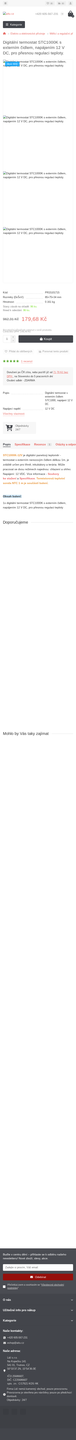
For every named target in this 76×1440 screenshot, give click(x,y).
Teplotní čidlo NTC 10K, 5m (21, 679)
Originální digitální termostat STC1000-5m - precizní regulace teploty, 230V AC (36, 990)
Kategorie (9, 1320)
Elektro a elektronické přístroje (28, 33)
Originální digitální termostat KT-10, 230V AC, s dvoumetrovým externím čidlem (33, 890)
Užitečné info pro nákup (19, 1310)
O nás (7, 1299)
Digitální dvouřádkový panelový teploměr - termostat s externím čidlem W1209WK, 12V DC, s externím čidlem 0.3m (37, 580)
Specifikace (22, 444)
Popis (7, 444)
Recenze (42, 444)
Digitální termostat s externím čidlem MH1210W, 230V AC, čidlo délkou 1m (37, 1090)
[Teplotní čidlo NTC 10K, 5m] (38, 652)
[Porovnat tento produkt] (70, 540)
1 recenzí (27, 361)
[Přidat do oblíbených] (70, 533)
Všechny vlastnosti (14, 413)
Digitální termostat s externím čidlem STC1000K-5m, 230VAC (36, 790)
